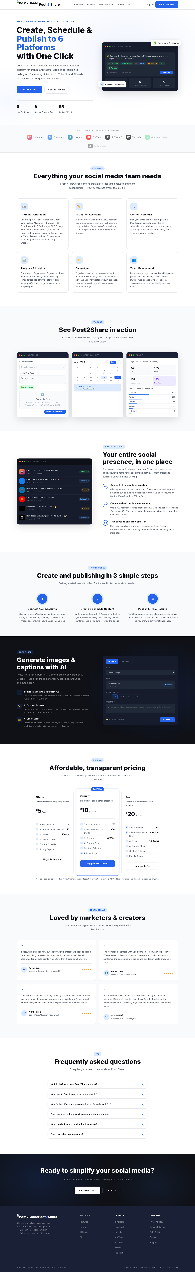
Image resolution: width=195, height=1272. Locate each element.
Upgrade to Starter (52, 859)
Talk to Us (111, 1190)
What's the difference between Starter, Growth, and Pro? (97, 1104)
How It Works (106, 4)
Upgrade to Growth (97, 863)
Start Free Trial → (29, 89)
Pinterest (119, 1253)
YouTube (119, 1237)
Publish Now (166, 71)
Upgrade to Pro (142, 866)
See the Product (56, 89)
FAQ (130, 4)
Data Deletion (156, 1232)
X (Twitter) (119, 1242)
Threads (118, 1248)
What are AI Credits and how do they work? (97, 1094)
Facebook (119, 1227)
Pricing (120, 4)
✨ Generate (167, 720)
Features (78, 4)
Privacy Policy (156, 1222)
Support (153, 1242)
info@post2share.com (168, 1267)
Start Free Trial (167, 4)
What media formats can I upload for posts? (97, 1124)
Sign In (150, 4)
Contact (153, 1237)
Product (91, 4)
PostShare (49, 5)
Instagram (119, 1222)
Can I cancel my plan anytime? (97, 1134)
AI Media (84, 1232)
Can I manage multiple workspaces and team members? (97, 1114)
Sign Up (83, 1237)
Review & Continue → (55, 412)
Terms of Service (157, 1227)
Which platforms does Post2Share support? (97, 1084)
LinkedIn (118, 1232)
